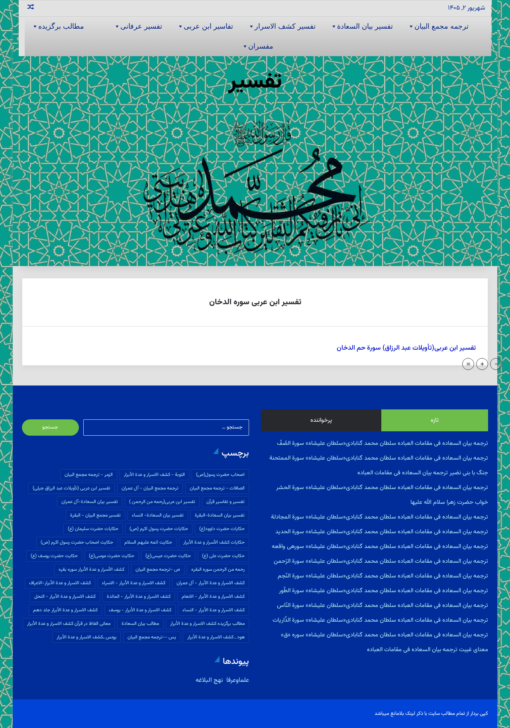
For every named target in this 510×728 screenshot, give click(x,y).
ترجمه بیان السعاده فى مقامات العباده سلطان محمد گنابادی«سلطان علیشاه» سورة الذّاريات (380, 620)
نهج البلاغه (209, 680)
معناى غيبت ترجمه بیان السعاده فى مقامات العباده (427, 649)
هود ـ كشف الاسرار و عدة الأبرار (216, 637)
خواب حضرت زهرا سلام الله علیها (449, 502)
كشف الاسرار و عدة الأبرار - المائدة (139, 596)
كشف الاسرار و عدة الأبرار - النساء (213, 610)
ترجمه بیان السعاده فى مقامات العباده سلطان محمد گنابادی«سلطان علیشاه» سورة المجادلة (379, 517)
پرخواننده (321, 420)
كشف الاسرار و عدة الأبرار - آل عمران (211, 583)
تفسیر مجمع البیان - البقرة (95, 515)
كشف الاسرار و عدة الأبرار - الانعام (213, 596)
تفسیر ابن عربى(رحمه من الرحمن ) (162, 501)
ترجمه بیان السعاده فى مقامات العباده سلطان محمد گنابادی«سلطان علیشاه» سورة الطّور (383, 590)
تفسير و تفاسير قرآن (225, 501)
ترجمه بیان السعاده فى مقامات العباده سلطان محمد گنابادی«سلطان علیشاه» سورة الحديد (381, 531)
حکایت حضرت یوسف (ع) (54, 556)
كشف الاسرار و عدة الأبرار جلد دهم (65, 610)
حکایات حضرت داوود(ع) (222, 528)
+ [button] (482, 364)
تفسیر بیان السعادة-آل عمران (89, 501)
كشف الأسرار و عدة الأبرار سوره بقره (91, 569)
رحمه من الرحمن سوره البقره (218, 569)
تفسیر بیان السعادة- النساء (158, 515)
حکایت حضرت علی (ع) (223, 556)
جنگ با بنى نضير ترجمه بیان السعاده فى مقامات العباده (422, 473)
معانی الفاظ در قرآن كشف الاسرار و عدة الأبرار (68, 623)
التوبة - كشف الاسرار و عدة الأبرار (154, 474)
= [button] (468, 364)
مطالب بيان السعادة (140, 623)
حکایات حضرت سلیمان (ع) (93, 528)
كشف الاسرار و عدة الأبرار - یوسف (140, 610)
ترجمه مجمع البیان (441, 26)
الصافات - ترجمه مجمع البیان (217, 488)
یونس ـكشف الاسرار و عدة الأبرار (86, 637)
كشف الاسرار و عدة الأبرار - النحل (65, 596)
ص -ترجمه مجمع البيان (157, 569)
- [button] (496, 364)
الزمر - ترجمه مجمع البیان (89, 474)
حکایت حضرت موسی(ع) (111, 556)
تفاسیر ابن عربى (208, 26)
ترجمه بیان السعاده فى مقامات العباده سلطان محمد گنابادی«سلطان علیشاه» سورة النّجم (383, 576)
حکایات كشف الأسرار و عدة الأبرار (214, 542)
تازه (435, 420)
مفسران (260, 46)
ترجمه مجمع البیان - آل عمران (150, 488)
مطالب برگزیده (61, 26)
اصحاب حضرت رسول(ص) (220, 474)
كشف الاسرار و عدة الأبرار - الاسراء (133, 583)
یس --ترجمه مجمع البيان (152, 637)
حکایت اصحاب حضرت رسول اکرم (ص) (77, 542)
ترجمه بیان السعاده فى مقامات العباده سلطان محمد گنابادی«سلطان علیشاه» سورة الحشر (382, 487)
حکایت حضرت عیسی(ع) (168, 556)
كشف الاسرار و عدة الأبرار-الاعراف (60, 583)
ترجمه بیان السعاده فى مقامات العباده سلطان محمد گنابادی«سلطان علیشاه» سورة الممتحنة (378, 458)
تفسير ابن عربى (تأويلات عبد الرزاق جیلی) (71, 488)
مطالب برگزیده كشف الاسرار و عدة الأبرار (207, 623)
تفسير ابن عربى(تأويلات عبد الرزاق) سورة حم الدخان (406, 348)
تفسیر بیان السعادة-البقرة (220, 515)
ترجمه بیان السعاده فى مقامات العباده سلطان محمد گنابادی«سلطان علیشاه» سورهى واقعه (380, 546)
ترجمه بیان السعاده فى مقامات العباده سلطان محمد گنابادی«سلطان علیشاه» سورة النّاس (382, 605)
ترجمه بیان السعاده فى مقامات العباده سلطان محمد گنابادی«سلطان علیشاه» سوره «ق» (384, 635)
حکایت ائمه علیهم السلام (148, 542)
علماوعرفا (237, 680)
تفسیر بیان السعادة (365, 26)
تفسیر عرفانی (141, 26)
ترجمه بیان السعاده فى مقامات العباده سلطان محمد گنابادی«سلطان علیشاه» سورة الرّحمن (381, 561)
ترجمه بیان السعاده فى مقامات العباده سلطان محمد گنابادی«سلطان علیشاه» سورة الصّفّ (382, 443)
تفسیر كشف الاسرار (285, 26)
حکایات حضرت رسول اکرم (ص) (158, 528)
